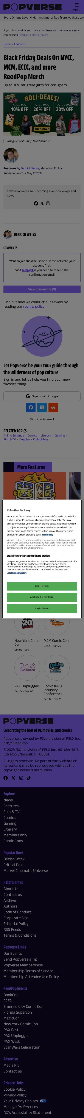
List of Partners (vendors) (17, 573)
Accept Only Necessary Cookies (42, 597)
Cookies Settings (42, 586)
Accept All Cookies (42, 608)
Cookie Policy (47, 534)
